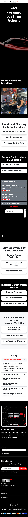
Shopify (10, 509)
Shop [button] (2, 490)
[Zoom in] (25, 210)
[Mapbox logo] (5, 236)
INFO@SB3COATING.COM (9, 485)
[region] (14, 223)
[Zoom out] (25, 213)
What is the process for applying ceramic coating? (12, 394)
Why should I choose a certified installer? (12, 378)
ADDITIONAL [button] (5, 497)
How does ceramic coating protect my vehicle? (13, 389)
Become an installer (13, 206)
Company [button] (4, 494)
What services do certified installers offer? (10, 383)
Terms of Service (21, 471)
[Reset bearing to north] (25, 215)
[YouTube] (17, 505)
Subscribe (23, 469)
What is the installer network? (12, 359)
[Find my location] (25, 217)
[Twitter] (13, 505)
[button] (4, 2)
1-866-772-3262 (7, 483)
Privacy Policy (14, 472)
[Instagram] (15, 505)
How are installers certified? (11, 374)
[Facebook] (10, 505)
